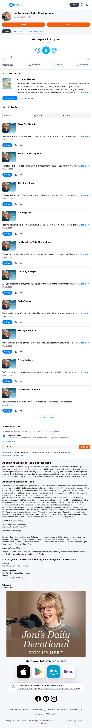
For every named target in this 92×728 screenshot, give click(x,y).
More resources (27, 98)
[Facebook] (38, 699)
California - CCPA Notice (46, 714)
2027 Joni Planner (26, 79)
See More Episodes (46, 417)
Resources (18, 31)
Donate (68, 25)
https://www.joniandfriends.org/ (15, 566)
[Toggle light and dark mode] (87, 5)
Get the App (15, 709)
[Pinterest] (46, 699)
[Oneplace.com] (14, 5)
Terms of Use (53, 709)
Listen (6, 31)
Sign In (74, 5)
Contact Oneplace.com (71, 709)
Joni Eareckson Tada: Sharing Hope (33, 13)
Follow (23, 24)
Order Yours (10, 98)
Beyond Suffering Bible (10, 548)
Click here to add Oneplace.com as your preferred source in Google (48, 688)
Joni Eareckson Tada (22, 17)
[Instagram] (54, 699)
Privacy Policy (39, 709)
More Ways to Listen (36, 31)
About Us (27, 709)
